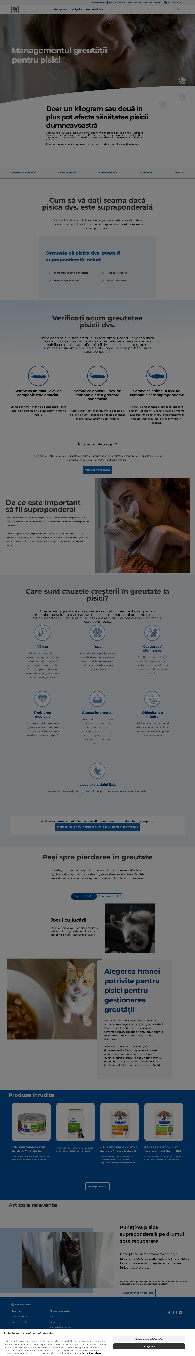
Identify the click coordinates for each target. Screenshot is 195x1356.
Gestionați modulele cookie (149, 1339)
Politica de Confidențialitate (87, 1353)
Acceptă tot (149, 1346)
